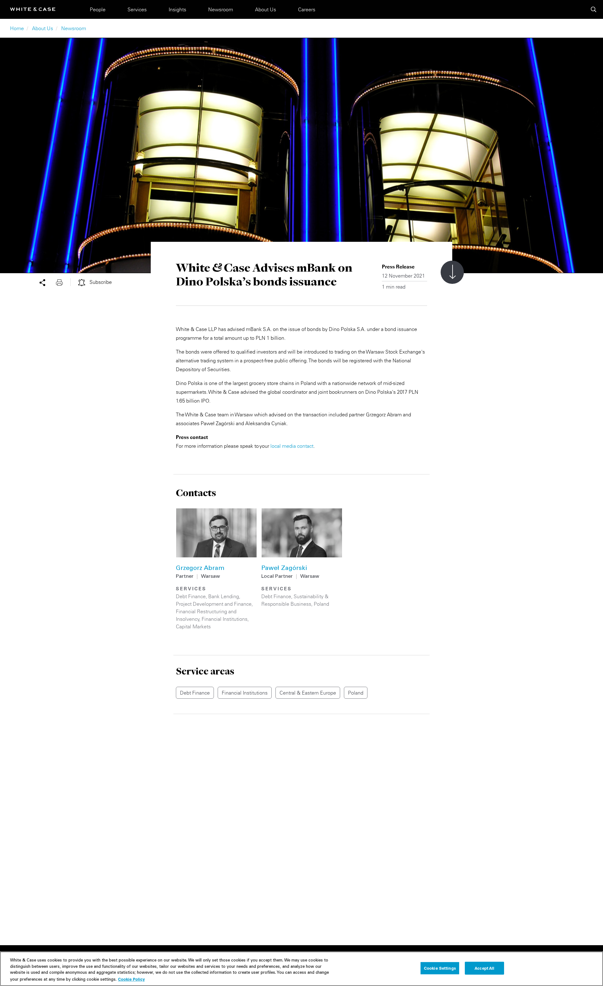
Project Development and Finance (214, 604)
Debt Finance (191, 596)
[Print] (63, 282)
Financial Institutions (224, 619)
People (98, 9)
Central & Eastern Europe (308, 693)
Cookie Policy (131, 978)
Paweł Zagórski (284, 569)
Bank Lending (223, 596)
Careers (306, 9)
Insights (177, 9)
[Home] (32, 9)
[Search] (593, 9)
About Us (265, 9)
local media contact (291, 446)
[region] (301, 968)
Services (137, 9)
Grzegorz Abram (200, 569)
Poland (321, 604)
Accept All (484, 968)
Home (17, 28)
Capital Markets (193, 626)
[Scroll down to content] (452, 272)
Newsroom (220, 9)
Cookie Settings (440, 968)
